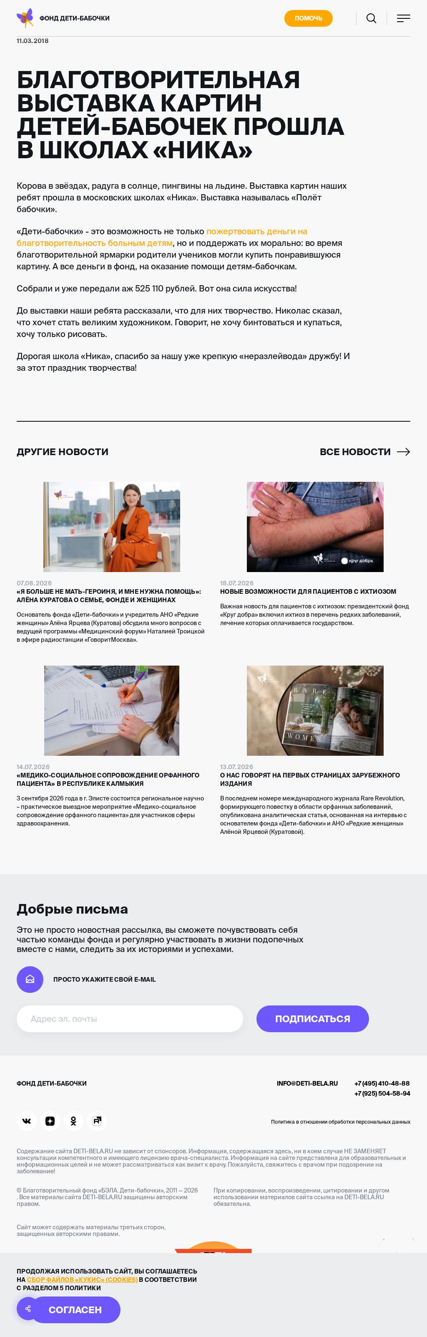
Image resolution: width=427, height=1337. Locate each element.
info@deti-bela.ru (307, 1083)
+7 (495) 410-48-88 (382, 1083)
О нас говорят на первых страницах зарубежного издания (310, 779)
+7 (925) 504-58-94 (382, 1093)
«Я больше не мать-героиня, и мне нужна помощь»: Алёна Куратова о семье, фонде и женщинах (109, 595)
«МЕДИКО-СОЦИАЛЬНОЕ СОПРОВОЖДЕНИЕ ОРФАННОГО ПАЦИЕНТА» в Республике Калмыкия (108, 779)
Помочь (308, 18)
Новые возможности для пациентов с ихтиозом (308, 591)
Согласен (75, 1309)
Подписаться (312, 1018)
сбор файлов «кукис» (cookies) (82, 1279)
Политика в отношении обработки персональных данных (340, 1121)
